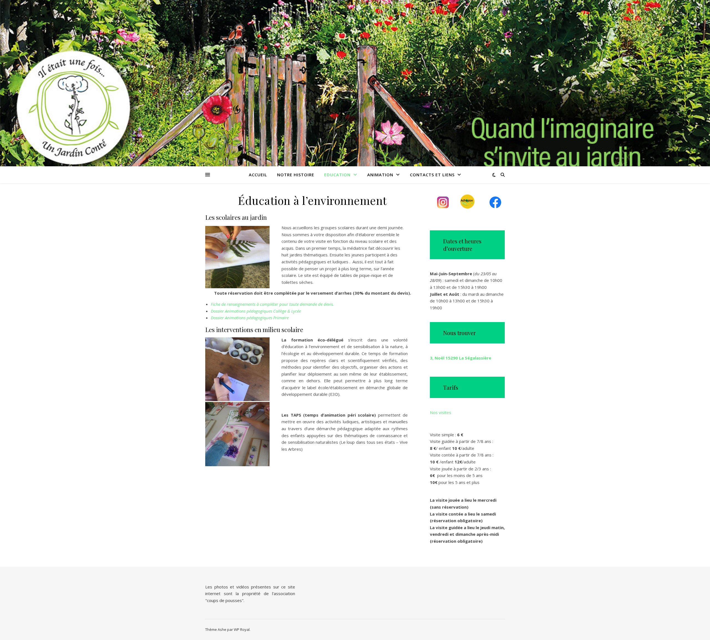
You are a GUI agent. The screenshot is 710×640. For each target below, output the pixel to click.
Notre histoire (295, 174)
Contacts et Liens (432, 174)
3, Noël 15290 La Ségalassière (460, 358)
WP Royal (242, 629)
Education (337, 174)
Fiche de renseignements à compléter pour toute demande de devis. (272, 304)
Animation (380, 174)
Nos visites (440, 412)
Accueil (258, 174)
